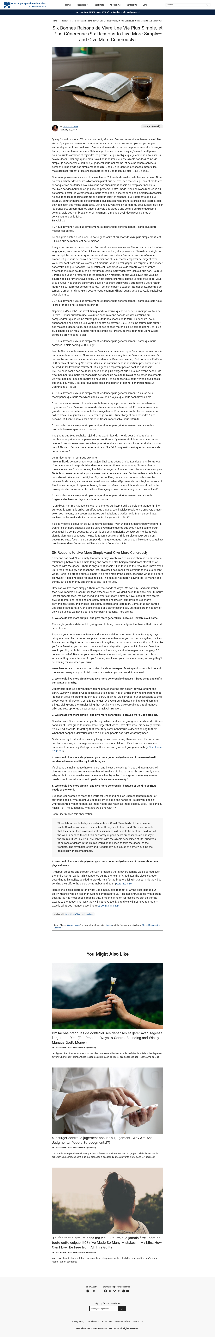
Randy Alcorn (70, 126)
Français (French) (151, 126)
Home (68, 5)
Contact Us (132, 5)
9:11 (60, 751)
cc (92, 914)
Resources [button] (81, 5)
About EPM (115, 5)
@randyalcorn (73, 925)
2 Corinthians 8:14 (109, 905)
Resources (66, 21)
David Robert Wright (72, 914)
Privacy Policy (78, 1321)
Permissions (93, 1321)
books (109, 925)
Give (145, 5)
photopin (87, 914)
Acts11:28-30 (124, 883)
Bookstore (99, 5)
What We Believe (122, 1321)
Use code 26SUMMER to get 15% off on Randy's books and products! (107, 12)
